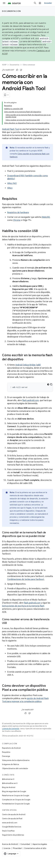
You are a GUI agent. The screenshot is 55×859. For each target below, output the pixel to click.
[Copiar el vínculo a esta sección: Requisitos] (19, 199)
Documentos (14, 65)
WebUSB (46, 217)
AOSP (4, 65)
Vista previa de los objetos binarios (15, 760)
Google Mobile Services (11, 827)
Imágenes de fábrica (10, 764)
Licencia (7, 848)
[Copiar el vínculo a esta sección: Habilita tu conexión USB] (40, 231)
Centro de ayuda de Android (13, 814)
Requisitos (6, 752)
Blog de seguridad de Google (14, 791)
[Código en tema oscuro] (48, 384)
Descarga (6, 756)
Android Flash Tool (10, 129)
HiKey (9, 188)
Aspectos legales (39, 844)
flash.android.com (30, 400)
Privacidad (17, 848)
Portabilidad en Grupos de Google (16, 804)
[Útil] (17, 70)
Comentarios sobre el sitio (35, 848)
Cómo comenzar (29, 65)
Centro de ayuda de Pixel (12, 818)
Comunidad (25, 844)
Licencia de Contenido (10, 728)
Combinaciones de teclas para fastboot (25, 579)
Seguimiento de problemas (13, 835)
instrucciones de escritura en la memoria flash (23, 606)
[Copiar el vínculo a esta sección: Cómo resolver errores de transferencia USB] (9, 623)
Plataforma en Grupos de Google (15, 795)
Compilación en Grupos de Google (16, 799)
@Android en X (8, 779)
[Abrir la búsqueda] (35, 3)
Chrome (16, 220)
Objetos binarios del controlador (15, 768)
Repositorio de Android (11, 748)
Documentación (11, 11)
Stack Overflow (8, 831)
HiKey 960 (12, 183)
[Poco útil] (21, 70)
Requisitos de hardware (18, 212)
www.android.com (9, 822)
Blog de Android (8, 787)
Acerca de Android (10, 844)
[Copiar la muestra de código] (51, 384)
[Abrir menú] (4, 3)
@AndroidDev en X (10, 783)
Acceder (48, 3)
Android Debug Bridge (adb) (28, 365)
